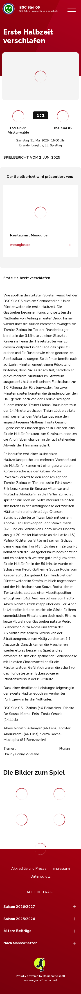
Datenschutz (40, 876)
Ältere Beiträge (17, 930)
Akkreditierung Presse (29, 868)
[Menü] (71, 9)
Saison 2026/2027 (19, 906)
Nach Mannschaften (20, 943)
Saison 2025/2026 (19, 918)
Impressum (61, 868)
